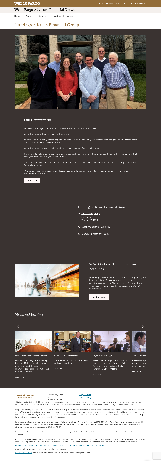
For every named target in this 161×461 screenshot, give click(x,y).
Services (43, 16)
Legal (31, 445)
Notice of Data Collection (54, 445)
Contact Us (120, 3)
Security (38, 445)
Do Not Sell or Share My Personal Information (85, 445)
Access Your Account (137, 3)
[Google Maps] (41, 222)
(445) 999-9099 (106, 3)
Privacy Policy (20, 445)
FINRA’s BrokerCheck (23, 453)
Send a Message (85, 397)
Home (17, 16)
